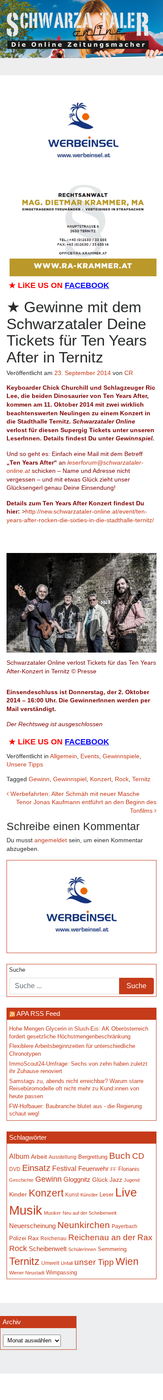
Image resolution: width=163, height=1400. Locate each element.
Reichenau (53, 1238)
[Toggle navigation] (82, 66)
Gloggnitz (76, 1179)
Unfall (67, 1263)
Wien (127, 1261)
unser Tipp (94, 1262)
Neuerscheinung (32, 1225)
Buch (119, 1156)
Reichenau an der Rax (110, 1237)
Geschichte (21, 1180)
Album (19, 1156)
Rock (122, 779)
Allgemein (63, 756)
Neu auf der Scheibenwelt (89, 1213)
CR (128, 372)
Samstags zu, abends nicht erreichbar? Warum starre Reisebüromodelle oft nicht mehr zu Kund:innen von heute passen (76, 1088)
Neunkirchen (83, 1225)
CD (138, 1156)
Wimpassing (61, 1272)
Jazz (116, 1179)
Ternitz (141, 779)
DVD (14, 1169)
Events (89, 756)
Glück (100, 1180)
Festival (64, 1168)
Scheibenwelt (48, 1248)
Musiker (52, 1213)
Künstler (89, 1194)
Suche (17, 970)
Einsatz (36, 1168)
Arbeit (39, 1156)
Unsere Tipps (25, 764)
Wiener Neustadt (26, 1272)
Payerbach (124, 1226)
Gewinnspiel (69, 779)
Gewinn (39, 779)
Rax (33, 1238)
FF (113, 1169)
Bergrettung (92, 1157)
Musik (25, 1210)
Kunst (72, 1195)
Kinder (18, 1194)
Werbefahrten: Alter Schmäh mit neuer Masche (74, 793)
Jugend (132, 1180)
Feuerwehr (93, 1168)
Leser (106, 1195)
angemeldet (50, 840)
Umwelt (50, 1263)
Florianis (129, 1169)
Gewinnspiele (121, 756)
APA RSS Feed (38, 1013)
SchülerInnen (82, 1249)
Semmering (112, 1249)
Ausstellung (63, 1157)
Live (126, 1192)
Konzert (100, 779)
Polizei (17, 1238)
